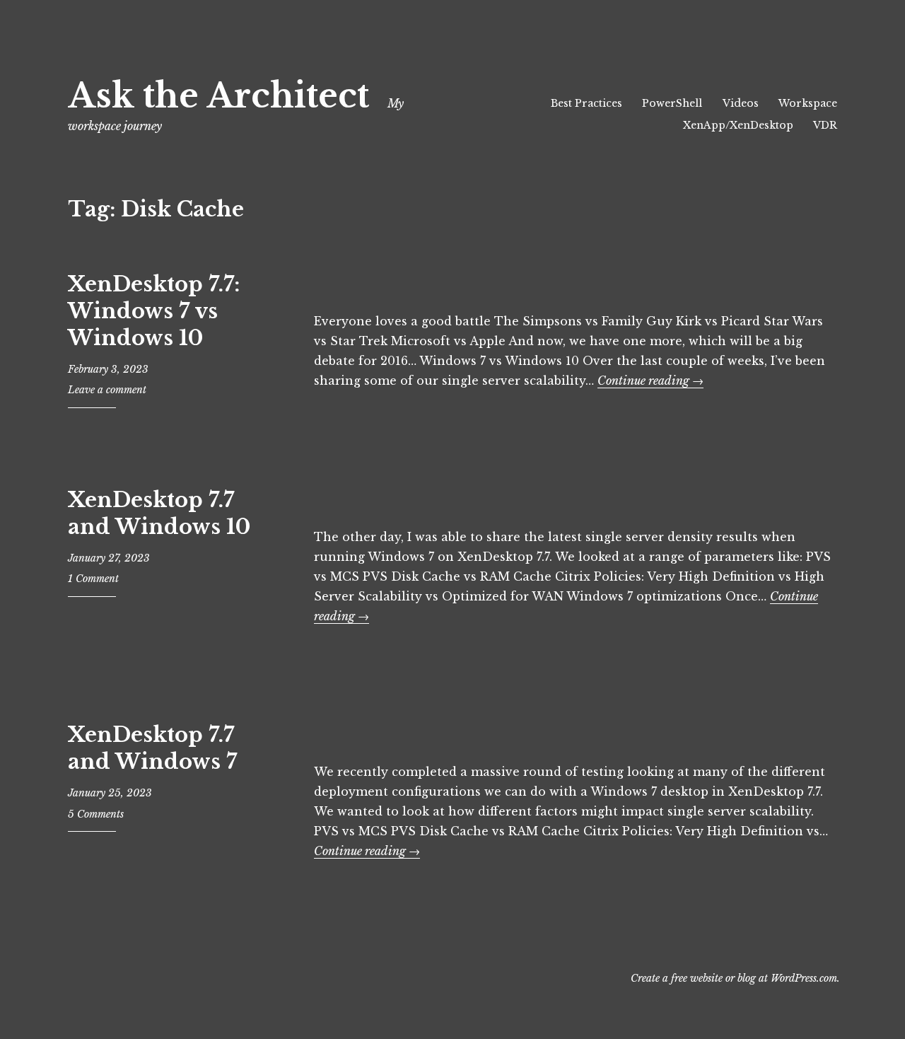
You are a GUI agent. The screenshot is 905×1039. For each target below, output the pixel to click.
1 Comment (93, 578)
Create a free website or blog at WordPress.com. (735, 978)
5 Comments (96, 814)
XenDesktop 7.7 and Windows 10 (159, 513)
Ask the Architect (218, 96)
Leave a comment (107, 389)
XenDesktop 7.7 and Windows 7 (152, 748)
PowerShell (672, 103)
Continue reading (650, 380)
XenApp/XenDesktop (738, 125)
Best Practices (586, 103)
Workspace (807, 103)
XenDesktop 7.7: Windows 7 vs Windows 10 (154, 311)
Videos (741, 103)
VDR (825, 125)
